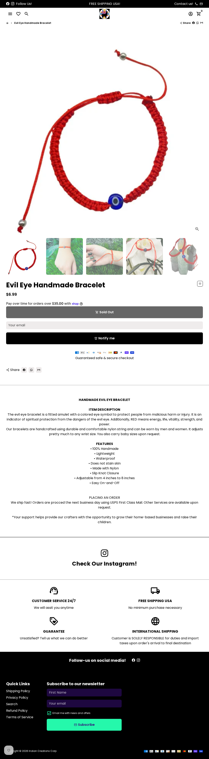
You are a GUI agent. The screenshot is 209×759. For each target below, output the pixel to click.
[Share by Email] (201, 23)
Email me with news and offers (71, 713)
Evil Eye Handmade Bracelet (32, 23)
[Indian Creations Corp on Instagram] (12, 3)
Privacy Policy (17, 697)
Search (12, 704)
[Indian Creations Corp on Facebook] (7, 3)
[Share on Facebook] (193, 23)
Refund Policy (17, 710)
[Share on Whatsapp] (197, 23)
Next (197, 136)
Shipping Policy (18, 691)
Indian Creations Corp (43, 751)
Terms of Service (19, 717)
